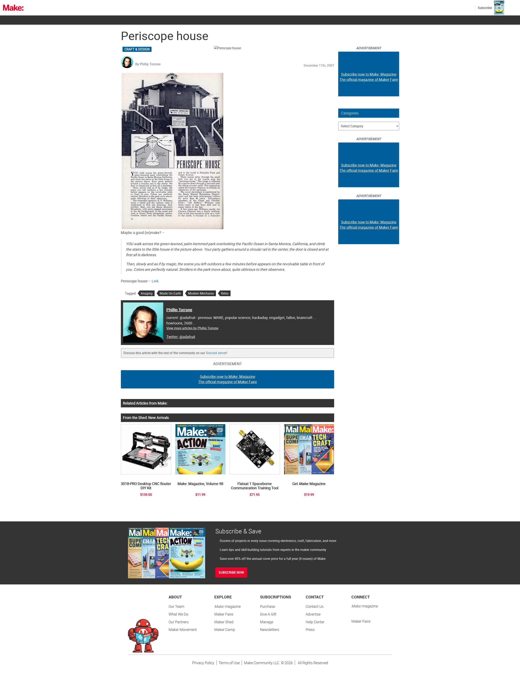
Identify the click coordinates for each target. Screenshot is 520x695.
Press (310, 629)
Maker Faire (223, 614)
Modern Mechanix (201, 293)
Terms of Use (229, 662)
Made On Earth (170, 293)
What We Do (178, 614)
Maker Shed (223, 621)
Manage (266, 621)
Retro (225, 293)
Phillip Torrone (179, 309)
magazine (227, 606)
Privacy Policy (203, 662)
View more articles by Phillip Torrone (192, 328)
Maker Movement (183, 629)
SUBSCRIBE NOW (231, 572)
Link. (155, 280)
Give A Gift (268, 614)
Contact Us (315, 606)
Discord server (216, 353)
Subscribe (485, 7)
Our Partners (179, 621)
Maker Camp (224, 629)
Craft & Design (137, 49)
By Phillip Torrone (147, 64)
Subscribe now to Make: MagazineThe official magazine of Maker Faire (227, 379)
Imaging (147, 293)
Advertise (313, 614)
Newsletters (269, 629)
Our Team (176, 606)
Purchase (267, 606)
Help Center (315, 621)
